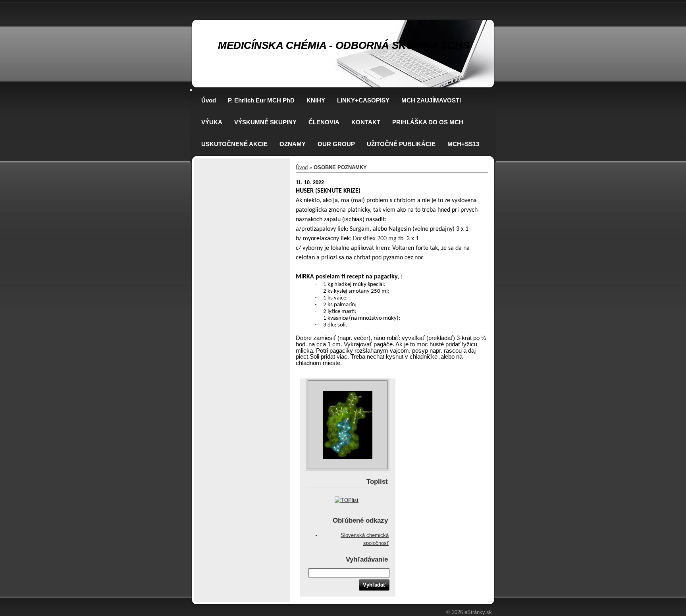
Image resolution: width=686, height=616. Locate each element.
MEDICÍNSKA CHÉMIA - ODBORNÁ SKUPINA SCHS (343, 45)
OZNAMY (292, 144)
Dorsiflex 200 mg (375, 239)
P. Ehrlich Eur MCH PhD (261, 100)
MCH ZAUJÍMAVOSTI (431, 100)
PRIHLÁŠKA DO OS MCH (427, 122)
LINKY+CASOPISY (363, 100)
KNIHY (315, 100)
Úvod (208, 100)
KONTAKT (365, 122)
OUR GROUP (336, 144)
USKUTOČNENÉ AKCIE (234, 144)
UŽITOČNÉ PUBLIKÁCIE (401, 144)
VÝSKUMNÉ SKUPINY (265, 122)
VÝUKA (211, 122)
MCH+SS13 (463, 144)
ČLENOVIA (323, 122)
